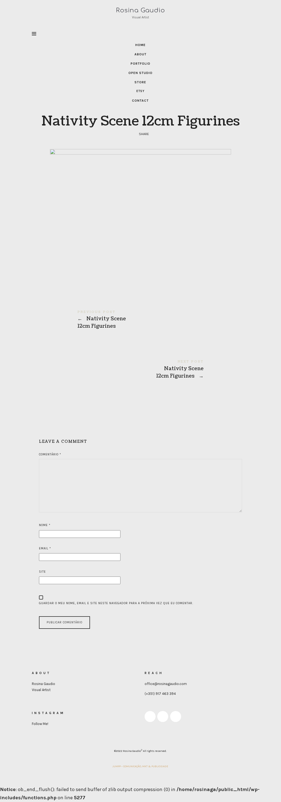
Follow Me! (40, 724)
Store (140, 82)
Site (42, 571)
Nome (44, 525)
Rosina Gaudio (43, 684)
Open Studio (140, 73)
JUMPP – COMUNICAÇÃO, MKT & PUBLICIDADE (140, 766)
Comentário (50, 454)
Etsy (140, 91)
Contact (140, 100)
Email (45, 548)
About (140, 54)
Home (140, 45)
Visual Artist (41, 690)
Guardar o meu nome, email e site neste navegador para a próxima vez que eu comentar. (116, 603)
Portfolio (140, 63)
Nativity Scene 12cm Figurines (140, 320)
